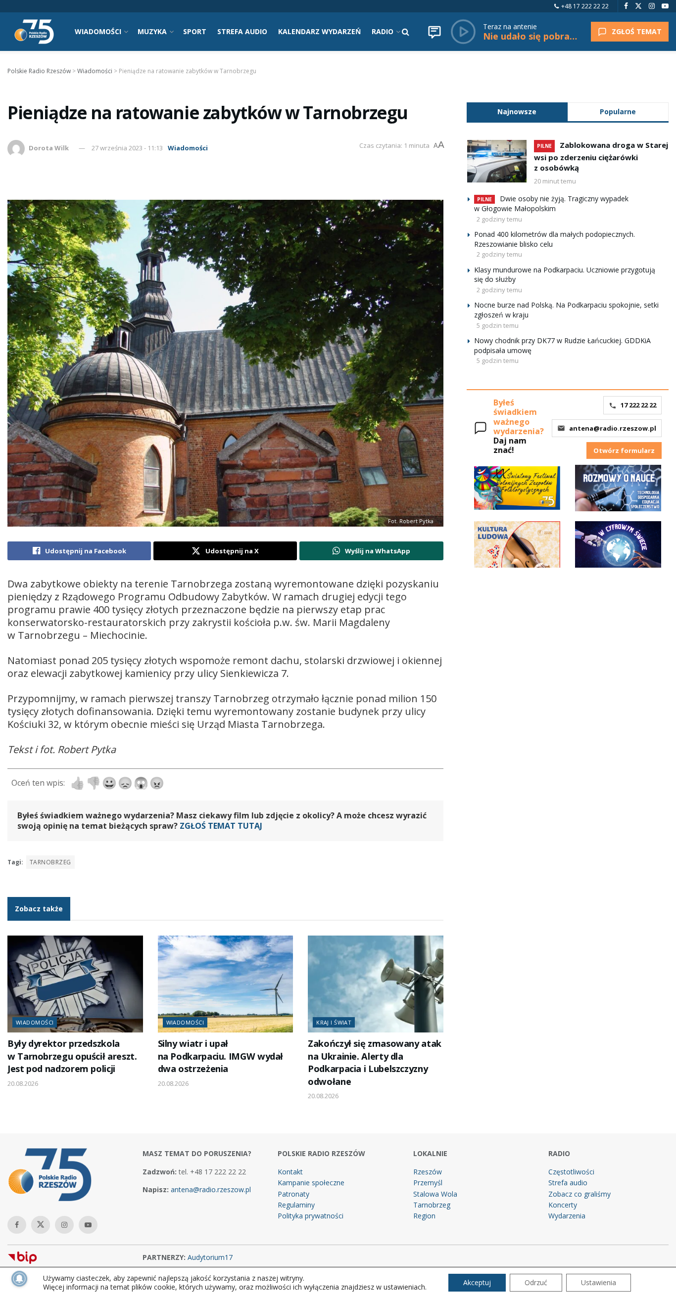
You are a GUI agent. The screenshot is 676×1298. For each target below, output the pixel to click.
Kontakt (290, 1171)
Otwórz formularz (624, 450)
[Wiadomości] (434, 31)
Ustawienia (598, 1282)
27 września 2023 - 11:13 (127, 147)
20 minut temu (555, 181)
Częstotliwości (571, 1171)
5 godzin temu (498, 325)
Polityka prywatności (310, 1215)
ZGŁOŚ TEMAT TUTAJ (221, 825)
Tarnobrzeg (50, 862)
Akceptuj (477, 1282)
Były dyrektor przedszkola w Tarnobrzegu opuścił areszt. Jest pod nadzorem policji (72, 1055)
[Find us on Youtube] (665, 6)
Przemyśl (427, 1182)
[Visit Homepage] (34, 31)
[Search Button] (405, 31)
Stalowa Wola (435, 1194)
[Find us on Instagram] (652, 6)
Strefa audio (567, 1182)
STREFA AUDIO (242, 31)
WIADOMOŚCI (98, 31)
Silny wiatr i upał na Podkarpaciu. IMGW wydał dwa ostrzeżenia (221, 1055)
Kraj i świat (333, 1022)
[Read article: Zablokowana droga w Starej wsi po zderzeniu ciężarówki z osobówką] (497, 161)
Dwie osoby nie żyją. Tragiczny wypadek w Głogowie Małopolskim (551, 203)
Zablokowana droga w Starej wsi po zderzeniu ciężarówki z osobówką (601, 156)
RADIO (382, 31)
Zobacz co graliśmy (579, 1194)
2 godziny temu (499, 219)
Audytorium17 (210, 1257)
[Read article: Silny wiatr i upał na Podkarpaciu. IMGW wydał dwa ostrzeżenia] (225, 984)
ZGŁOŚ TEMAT (637, 31)
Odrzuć (536, 1282)
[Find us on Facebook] (626, 6)
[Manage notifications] (19, 1279)
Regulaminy (296, 1204)
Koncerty (562, 1204)
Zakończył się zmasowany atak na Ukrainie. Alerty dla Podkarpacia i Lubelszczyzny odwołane (374, 1062)
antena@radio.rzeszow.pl (612, 428)
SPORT (194, 31)
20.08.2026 (22, 1083)
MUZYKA (152, 31)
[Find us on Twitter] (638, 6)
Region (424, 1215)
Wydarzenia (566, 1215)
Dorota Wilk (49, 147)
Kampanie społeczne (311, 1182)
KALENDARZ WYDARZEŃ (319, 31)
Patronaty (293, 1194)
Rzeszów (427, 1171)
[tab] (517, 111)
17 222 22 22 (638, 405)
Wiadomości (188, 147)
